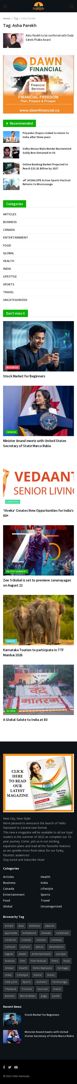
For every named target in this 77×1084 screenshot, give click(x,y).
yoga (44, 995)
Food (7, 245)
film (22, 960)
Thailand (10, 988)
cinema (26, 939)
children (10, 939)
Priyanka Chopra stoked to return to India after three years (46, 135)
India (7, 269)
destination (56, 946)
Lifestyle (10, 276)
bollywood (29, 932)
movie (38, 974)
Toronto (27, 988)
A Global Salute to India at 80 (25, 719)
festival (10, 960)
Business (10, 222)
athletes (34, 925)
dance (40, 946)
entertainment (41, 953)
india (8, 974)
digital (9, 953)
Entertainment (15, 237)
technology (60, 981)
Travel (8, 292)
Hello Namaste (20, 1076)
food (67, 960)
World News (27, 995)
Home (6, 18)
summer (41, 981)
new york (11, 981)
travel (57, 988)
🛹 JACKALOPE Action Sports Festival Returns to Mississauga (46, 182)
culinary (56, 939)
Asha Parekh (28, 18)
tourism (43, 988)
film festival (38, 960)
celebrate (62, 932)
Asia (21, 925)
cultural (10, 946)
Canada (9, 230)
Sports (8, 284)
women (10, 995)
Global (8, 253)
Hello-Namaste (42, 967)
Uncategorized (15, 300)
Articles (9, 214)
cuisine (41, 939)
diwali (22, 953)
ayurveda (11, 932)
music (51, 974)
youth (56, 995)
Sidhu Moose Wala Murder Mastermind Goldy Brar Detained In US (47, 151)
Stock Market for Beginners (24, 376)
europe (61, 953)
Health (8, 261)
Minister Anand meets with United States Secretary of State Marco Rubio (49, 1034)
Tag (16, 18)
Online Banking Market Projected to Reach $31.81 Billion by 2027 (45, 166)
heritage (62, 967)
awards (49, 925)
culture (25, 946)
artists (9, 925)
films (55, 960)
